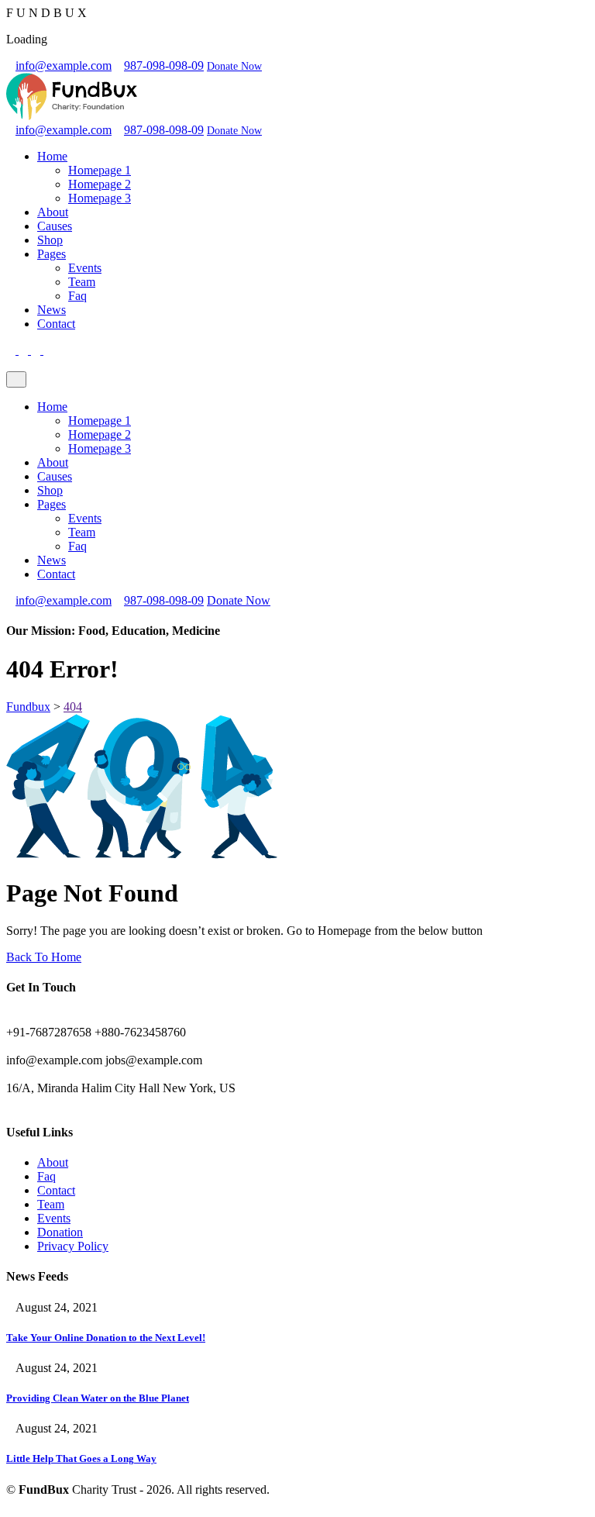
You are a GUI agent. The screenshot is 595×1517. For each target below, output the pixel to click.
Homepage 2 (99, 184)
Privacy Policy (72, 1246)
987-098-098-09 (164, 65)
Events (84, 267)
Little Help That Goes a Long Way (81, 1458)
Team (81, 281)
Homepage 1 (99, 170)
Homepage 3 (99, 198)
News (51, 309)
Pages (51, 253)
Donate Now (234, 66)
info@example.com (63, 65)
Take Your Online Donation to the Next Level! (105, 1337)
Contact (56, 323)
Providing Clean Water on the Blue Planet (97, 1398)
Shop (50, 240)
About (52, 212)
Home (52, 156)
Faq (77, 295)
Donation (60, 1232)
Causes (54, 226)
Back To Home (43, 957)
